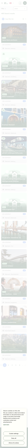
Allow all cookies (14, 443)
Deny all (13, 438)
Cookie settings (14, 433)
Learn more (6, 424)
